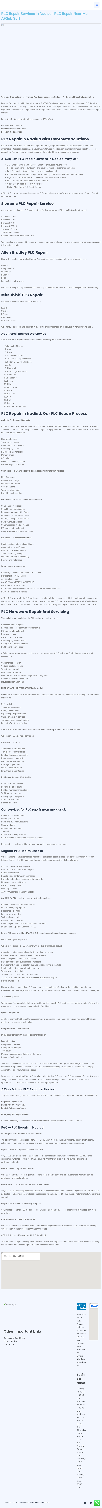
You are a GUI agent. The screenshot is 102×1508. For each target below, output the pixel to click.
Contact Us (9, 1344)
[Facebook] (85, 1503)
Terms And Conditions (14, 1338)
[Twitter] (91, 1503)
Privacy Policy (10, 1341)
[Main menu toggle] (97, 5)
